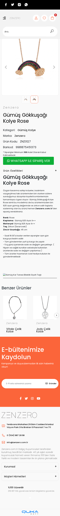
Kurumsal (9, 466)
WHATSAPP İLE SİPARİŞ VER (30, 161)
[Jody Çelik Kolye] (45, 307)
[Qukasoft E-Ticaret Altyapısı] (30, 512)
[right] (56, 315)
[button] (6, 67)
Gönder (52, 383)
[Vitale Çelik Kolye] (15, 307)
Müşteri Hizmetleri (15, 476)
